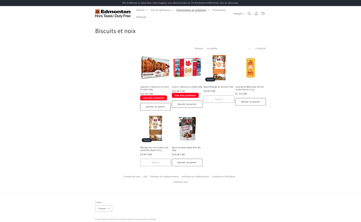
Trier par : (199, 48)
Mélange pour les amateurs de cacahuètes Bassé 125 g (154, 148)
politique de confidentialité (195, 176)
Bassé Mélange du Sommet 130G (218, 87)
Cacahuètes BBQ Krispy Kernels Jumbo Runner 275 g (249, 88)
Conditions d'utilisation (223, 176)
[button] (142, 10)
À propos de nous (131, 176)
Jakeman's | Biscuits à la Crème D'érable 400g (154, 88)
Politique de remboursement (164, 176)
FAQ (145, 176)
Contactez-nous (180, 181)
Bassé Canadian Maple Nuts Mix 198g (186, 148)
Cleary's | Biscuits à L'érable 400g (187, 87)
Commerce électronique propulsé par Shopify (137, 219)
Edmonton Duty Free (110, 219)
